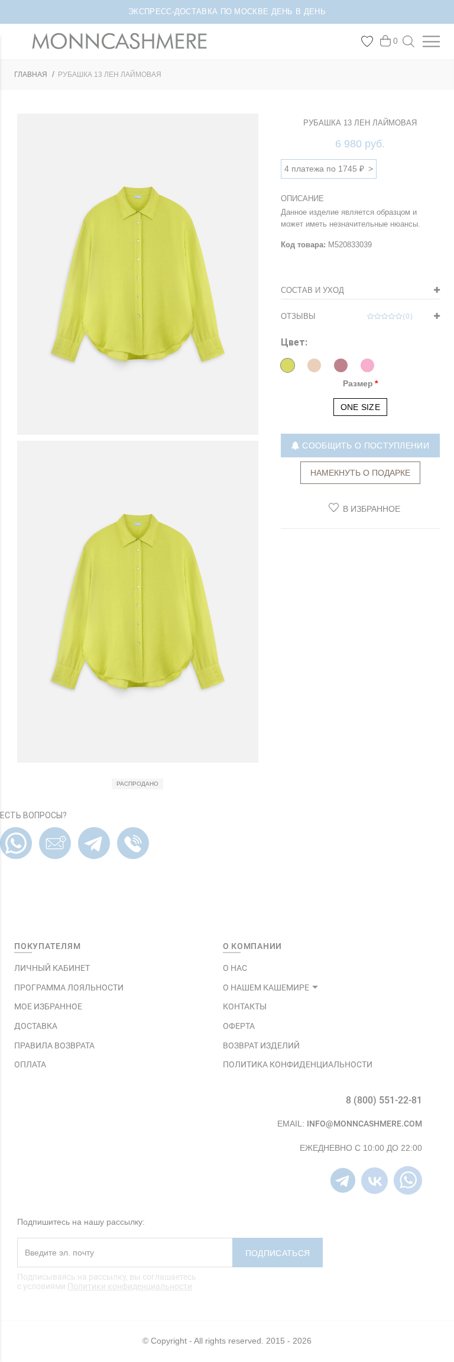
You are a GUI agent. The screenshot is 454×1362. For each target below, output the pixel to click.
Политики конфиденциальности (129, 1286)
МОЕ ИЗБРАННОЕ (48, 1006)
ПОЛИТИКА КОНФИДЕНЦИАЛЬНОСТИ (297, 1064)
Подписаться (277, 1253)
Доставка (35, 1026)
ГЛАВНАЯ (30, 74)
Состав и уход (312, 290)
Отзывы (347, 316)
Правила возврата (54, 1045)
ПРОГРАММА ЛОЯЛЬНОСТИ (69, 987)
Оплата (30, 1064)
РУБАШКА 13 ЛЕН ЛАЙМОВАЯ (109, 74)
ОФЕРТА (239, 1026)
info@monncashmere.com (364, 1123)
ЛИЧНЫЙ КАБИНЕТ (52, 968)
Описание (302, 198)
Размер (358, 383)
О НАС (235, 968)
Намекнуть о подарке (360, 472)
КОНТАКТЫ (245, 1006)
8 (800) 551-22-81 (384, 1100)
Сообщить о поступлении (364, 445)
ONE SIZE (360, 407)
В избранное (371, 509)
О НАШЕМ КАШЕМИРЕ (266, 987)
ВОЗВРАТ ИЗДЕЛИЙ (261, 1045)
